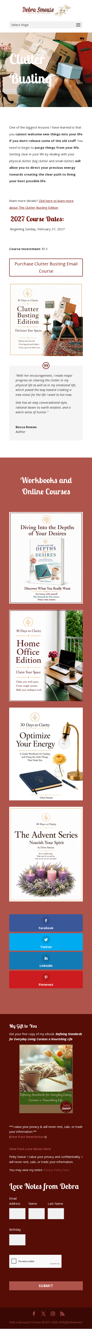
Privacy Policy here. (56, 1170)
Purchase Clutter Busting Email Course (46, 267)
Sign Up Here (19, 1119)
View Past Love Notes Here (30, 1149)
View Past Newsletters (27, 1137)
